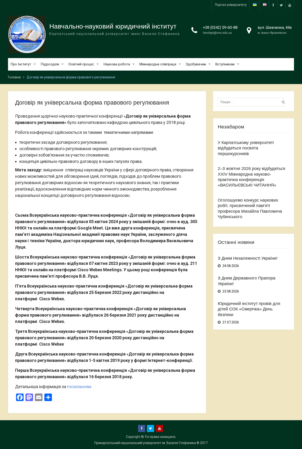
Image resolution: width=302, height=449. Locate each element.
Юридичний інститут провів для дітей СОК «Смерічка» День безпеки (249, 309)
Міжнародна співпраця (157, 64)
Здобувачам (196, 64)
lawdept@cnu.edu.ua (217, 32)
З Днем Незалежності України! (247, 258)
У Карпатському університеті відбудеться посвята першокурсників (246, 148)
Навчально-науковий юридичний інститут (112, 26)
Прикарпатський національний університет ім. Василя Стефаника (145, 443)
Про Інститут (20, 64)
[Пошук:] (252, 102)
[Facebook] (273, 5)
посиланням (79, 386)
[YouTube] (289, 5)
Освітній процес (81, 64)
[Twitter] (281, 5)
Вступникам (225, 64)
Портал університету (231, 5)
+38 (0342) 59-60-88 (220, 27)
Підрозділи (50, 64)
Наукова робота (117, 64)
